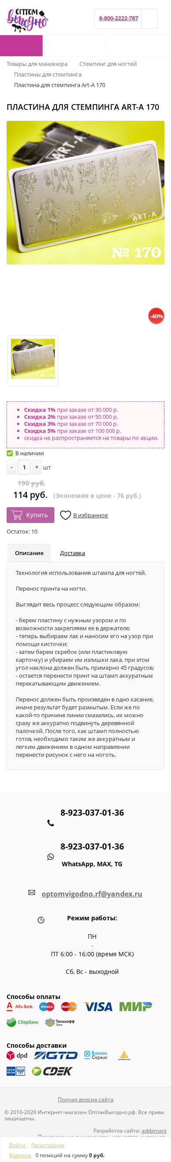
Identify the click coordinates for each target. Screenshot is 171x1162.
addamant (154, 1130)
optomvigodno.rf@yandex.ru (92, 894)
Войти (18, 1145)
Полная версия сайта (86, 1099)
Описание (29, 553)
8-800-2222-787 (118, 18)
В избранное (90, 515)
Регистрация (47, 1145)
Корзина (20, 1155)
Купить (37, 515)
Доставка (72, 553)
